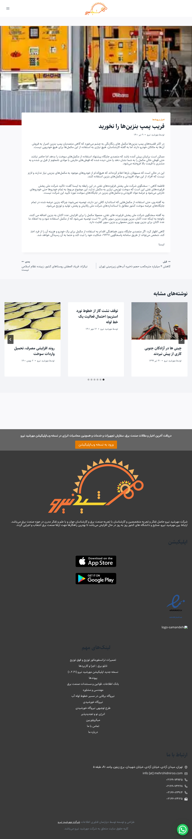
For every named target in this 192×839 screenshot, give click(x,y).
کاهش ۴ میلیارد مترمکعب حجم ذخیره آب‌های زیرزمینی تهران (134, 264)
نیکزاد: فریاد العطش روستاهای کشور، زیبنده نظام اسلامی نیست (55, 266)
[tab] (103, 380)
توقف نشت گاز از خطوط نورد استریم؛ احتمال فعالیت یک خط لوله (97, 316)
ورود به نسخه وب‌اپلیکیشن (96, 444)
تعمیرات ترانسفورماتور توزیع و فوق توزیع (93, 660)
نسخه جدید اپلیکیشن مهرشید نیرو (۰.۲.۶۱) (93, 672)
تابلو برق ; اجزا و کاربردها (93, 666)
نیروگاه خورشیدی (93, 702)
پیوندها (93, 678)
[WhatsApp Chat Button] (182, 829)
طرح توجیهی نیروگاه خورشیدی (93, 708)
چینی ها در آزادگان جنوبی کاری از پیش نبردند (163, 351)
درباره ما (93, 732)
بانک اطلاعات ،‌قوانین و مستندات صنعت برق (93, 684)
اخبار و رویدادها (158, 119)
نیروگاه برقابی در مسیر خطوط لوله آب (93, 696)
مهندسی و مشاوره (93, 690)
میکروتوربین (93, 720)
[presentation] (159, 321)
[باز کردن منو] (7, 8)
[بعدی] (11, 339)
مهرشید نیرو (152, 135)
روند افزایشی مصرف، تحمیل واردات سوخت (34, 351)
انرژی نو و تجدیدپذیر (93, 714)
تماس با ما (93, 726)
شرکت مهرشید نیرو (69, 822)
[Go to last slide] (181, 339)
